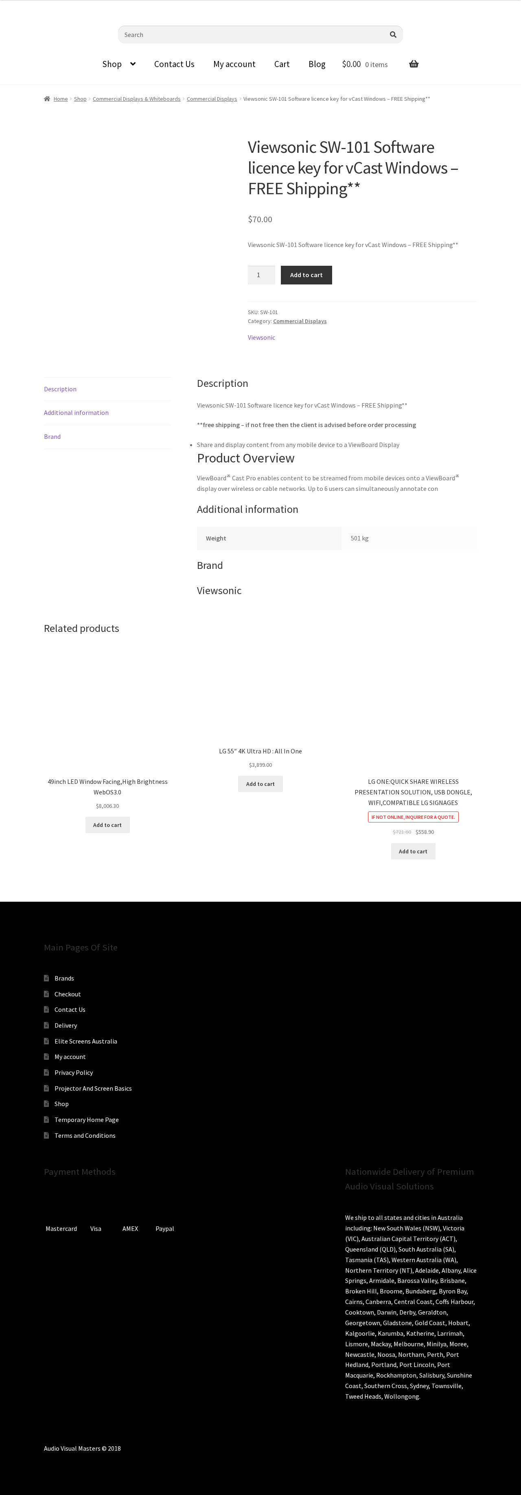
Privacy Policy (74, 1072)
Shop (112, 64)
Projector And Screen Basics (93, 1088)
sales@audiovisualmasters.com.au (106, 6)
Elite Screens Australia (86, 1041)
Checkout (68, 994)
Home (61, 98)
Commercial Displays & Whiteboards (137, 98)
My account (234, 64)
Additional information (76, 412)
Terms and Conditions (85, 1135)
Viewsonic (261, 337)
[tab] (107, 389)
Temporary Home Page (87, 1119)
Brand (52, 436)
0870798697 (28, 6)
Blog (317, 64)
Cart (282, 64)
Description (60, 389)
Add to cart (306, 275)
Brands (64, 978)
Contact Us (174, 64)
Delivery (66, 1025)
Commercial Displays (212, 98)
